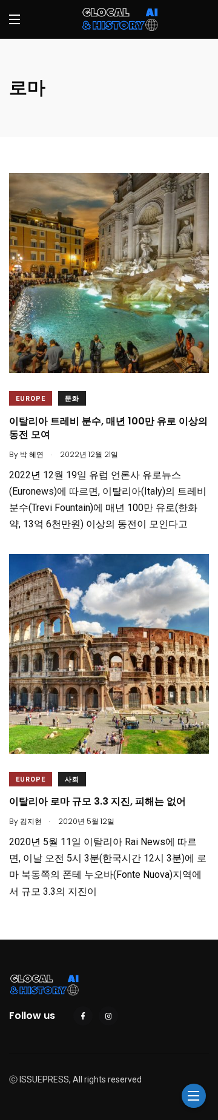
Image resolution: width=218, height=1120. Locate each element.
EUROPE (30, 399)
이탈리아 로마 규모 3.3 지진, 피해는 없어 (97, 802)
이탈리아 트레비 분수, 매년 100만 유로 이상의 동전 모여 (108, 427)
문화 (72, 399)
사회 (72, 779)
